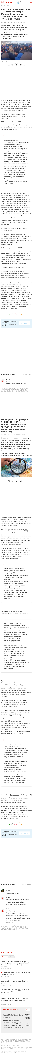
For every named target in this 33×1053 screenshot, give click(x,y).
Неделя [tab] (4, 957)
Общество (3, 22)
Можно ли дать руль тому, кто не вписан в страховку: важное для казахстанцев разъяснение (14, 1000)
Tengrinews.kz (14, 795)
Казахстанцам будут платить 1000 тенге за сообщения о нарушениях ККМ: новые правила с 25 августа (16, 990)
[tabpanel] (16, 982)
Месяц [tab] (11, 957)
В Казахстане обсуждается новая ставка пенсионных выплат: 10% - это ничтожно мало (13, 1016)
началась (24, 287)
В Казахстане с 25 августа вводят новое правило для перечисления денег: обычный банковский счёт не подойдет (15, 963)
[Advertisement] (16, 82)
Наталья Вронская (20, 22)
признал (23, 306)
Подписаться (24, 323)
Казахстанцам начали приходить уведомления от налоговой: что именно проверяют (16, 981)
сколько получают (15, 296)
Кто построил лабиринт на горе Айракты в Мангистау (15, 973)
